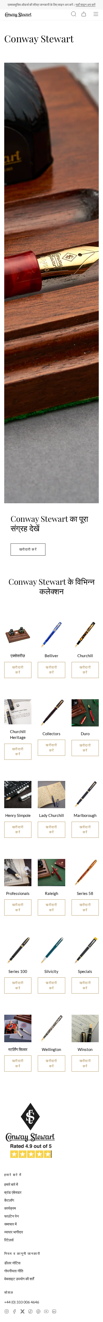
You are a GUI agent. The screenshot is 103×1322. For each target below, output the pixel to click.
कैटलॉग (9, 1200)
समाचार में (10, 1224)
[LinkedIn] (54, 1312)
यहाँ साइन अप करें (85, 5)
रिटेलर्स (8, 1240)
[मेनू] (96, 15)
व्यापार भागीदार (13, 1232)
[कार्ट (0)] (84, 15)
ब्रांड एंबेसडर (12, 1192)
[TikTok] (30, 1312)
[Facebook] (14, 1312)
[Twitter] (22, 1312)
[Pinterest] (38, 1312)
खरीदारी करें (28, 549)
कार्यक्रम (10, 1208)
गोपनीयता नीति (13, 1271)
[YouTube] (46, 1312)
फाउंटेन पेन (11, 1216)
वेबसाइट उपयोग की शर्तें (19, 1279)
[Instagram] (6, 1312)
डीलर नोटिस (12, 1263)
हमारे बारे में (11, 1184)
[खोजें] (74, 15)
